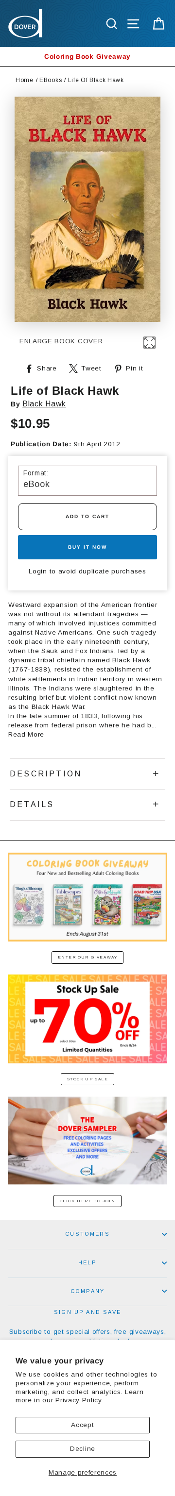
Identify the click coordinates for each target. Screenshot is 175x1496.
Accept (82, 1425)
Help (87, 1262)
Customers (87, 1234)
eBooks (50, 80)
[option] (87, 56)
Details (32, 804)
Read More (26, 734)
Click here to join (88, 1201)
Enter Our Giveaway (88, 957)
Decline (82, 1448)
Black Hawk (44, 404)
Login (38, 571)
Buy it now (87, 547)
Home (25, 80)
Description (46, 774)
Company (87, 1291)
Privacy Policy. (79, 1400)
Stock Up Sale (87, 1079)
